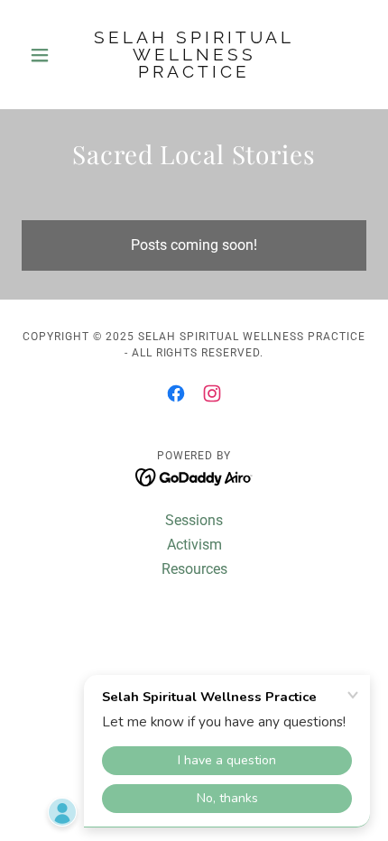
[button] (47, 55)
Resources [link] (194, 569)
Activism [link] (194, 544)
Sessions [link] (194, 520)
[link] (193, 55)
